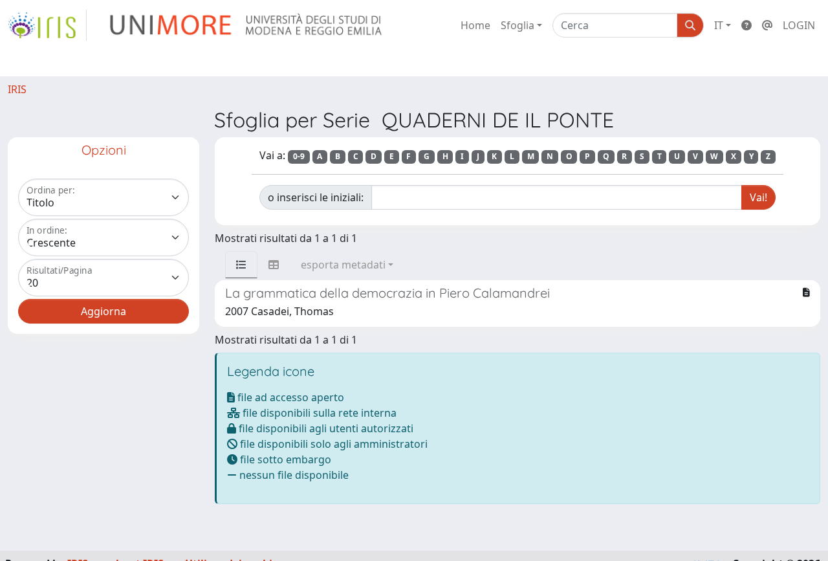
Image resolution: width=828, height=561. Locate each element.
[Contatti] (767, 25)
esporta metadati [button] (343, 265)
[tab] (241, 264)
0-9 (299, 156)
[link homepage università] (247, 25)
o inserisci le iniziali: (316, 197)
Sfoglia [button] (517, 25)
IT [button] (718, 25)
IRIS (17, 89)
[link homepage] (47, 25)
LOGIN (799, 25)
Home (475, 25)
